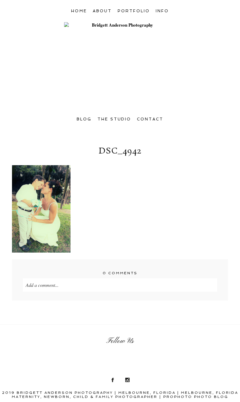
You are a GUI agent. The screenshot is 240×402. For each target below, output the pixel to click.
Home (79, 11)
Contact (150, 119)
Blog (84, 119)
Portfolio (134, 11)
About (102, 11)
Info (162, 11)
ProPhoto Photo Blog (195, 397)
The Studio (114, 119)
